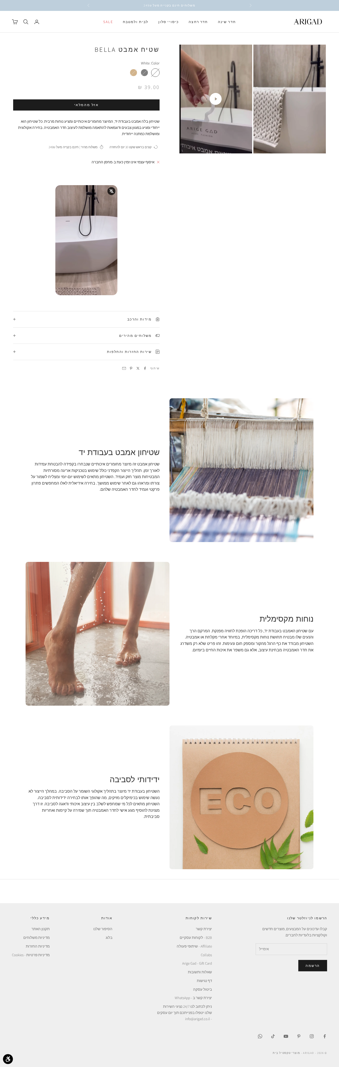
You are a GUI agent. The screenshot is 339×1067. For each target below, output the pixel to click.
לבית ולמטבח (135, 21)
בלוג (109, 937)
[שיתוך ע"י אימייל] (124, 368)
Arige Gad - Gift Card (197, 963)
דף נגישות (204, 980)
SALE (108, 21)
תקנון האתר (41, 928)
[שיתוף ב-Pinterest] (131, 368)
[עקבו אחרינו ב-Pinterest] (298, 1036)
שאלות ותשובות (200, 972)
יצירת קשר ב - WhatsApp (193, 997)
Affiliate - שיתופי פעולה (194, 946)
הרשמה (312, 965)
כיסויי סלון (168, 21)
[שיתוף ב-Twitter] (138, 368)
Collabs (206, 954)
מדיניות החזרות (38, 946)
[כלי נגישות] (8, 1059)
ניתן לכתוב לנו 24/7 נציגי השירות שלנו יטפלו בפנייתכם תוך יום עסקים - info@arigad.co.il (184, 1012)
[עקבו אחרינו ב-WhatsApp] (260, 1036)
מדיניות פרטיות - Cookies (31, 954)
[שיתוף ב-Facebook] (145, 368)
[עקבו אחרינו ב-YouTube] (285, 1036)
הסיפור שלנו (102, 928)
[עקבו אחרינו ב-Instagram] (311, 1036)
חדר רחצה (198, 21)
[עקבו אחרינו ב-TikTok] (273, 1036)
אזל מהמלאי (86, 105)
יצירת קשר (204, 928)
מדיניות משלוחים (36, 937)
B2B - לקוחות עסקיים (196, 937)
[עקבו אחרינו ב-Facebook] (324, 1036)
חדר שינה (227, 21)
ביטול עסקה (202, 989)
